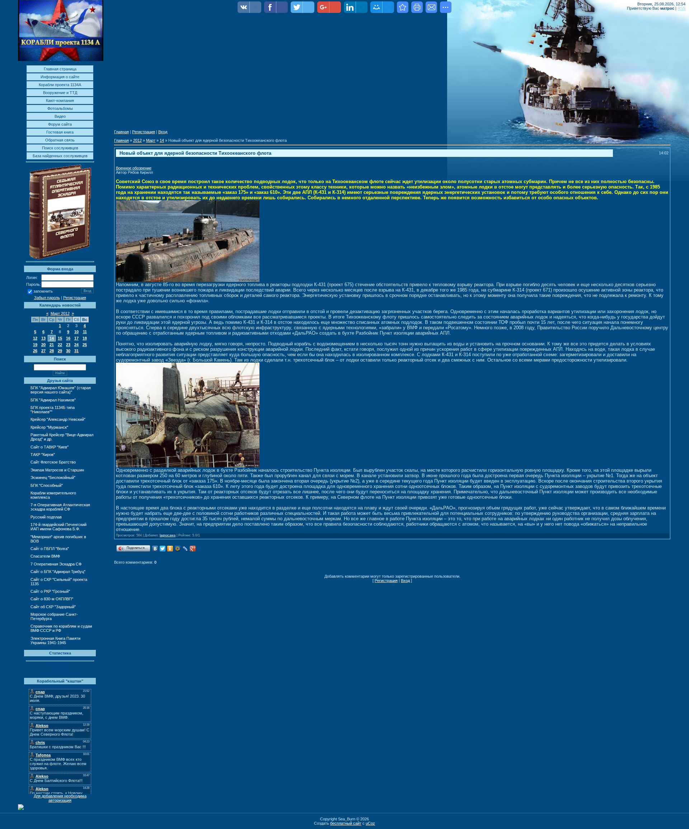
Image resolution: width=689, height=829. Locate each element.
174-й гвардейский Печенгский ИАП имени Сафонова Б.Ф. (58, 526)
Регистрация (74, 297)
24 (76, 345)
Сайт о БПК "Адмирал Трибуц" (58, 571)
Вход (162, 132)
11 (85, 332)
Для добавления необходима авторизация (60, 798)
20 (43, 345)
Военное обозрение (133, 168)
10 (76, 332)
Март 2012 (60, 313)
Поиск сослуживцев (60, 148)
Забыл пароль (47, 297)
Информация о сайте (60, 77)
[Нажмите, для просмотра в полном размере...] (187, 280)
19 (35, 345)
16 (68, 338)
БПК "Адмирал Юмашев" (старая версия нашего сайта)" (61, 390)
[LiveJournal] (185, 548)
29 (60, 351)
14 (52, 338)
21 (52, 345)
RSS (681, 8)
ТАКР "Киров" (43, 454)
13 (43, 338)
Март (150, 140)
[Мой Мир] (178, 548)
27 (43, 351)
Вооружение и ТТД (60, 92)
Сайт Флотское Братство (53, 462)
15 (60, 338)
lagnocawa (167, 535)
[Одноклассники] (170, 548)
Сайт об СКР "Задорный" (53, 607)
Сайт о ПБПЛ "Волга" (50, 548)
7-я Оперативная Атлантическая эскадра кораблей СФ (60, 507)
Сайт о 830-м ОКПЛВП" (52, 599)
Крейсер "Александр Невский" (58, 419)
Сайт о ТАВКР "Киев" (50, 447)
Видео (60, 116)
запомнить (43, 291)
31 (76, 351)
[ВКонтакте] (155, 548)
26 (35, 351)
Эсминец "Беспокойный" (53, 477)
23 (68, 345)
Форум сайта (60, 124)
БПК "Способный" (47, 485)
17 (76, 338)
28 (52, 351)
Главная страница (60, 69)
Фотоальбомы (60, 108)
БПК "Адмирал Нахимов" (53, 400)
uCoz (370, 823)
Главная (121, 132)
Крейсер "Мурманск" (49, 427)
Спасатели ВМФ (45, 556)
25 (85, 345)
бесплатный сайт (345, 823)
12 (35, 338)
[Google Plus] (193, 548)
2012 (137, 140)
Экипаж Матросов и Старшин (57, 470)
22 (60, 345)
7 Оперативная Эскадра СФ (56, 564)
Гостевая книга (60, 132)
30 (68, 351)
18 (85, 338)
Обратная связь (60, 140)
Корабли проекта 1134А (60, 85)
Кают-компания (60, 100)
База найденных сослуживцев (60, 156)
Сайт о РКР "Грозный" (50, 591)
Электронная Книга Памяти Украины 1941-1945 (55, 640)
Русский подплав (46, 517)
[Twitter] (163, 548)
